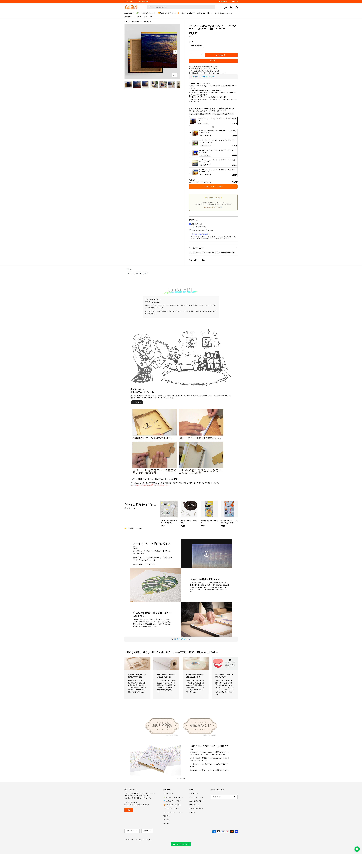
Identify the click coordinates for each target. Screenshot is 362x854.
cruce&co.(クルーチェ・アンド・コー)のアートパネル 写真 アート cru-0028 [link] (217, 161)
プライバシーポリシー (197, 797)
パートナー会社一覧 (196, 808)
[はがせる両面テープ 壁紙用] (209, 509)
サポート (147, 17)
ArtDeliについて (129, 13)
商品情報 (127, 17)
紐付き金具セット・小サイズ (189, 522)
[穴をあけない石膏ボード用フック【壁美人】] (169, 509)
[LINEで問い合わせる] (357, 849)
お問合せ (192, 812)
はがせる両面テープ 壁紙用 (209, 522)
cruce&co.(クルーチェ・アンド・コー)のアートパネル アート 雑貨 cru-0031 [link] (218, 151)
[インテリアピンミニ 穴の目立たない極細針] (229, 509)
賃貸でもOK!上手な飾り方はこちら (204, 77)
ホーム (126, 21)
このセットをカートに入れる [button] (213, 186)
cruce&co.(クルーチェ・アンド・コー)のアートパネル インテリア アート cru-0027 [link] (217, 141)
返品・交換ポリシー (196, 801)
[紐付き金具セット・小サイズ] (189, 509)
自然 (145, 273)
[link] (193, 121)
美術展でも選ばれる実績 (182, 639)
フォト (129, 273)
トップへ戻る (181, 778)
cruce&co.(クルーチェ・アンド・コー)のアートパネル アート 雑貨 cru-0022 (141, 21)
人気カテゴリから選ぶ (203, 13)
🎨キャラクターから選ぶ (185, 13)
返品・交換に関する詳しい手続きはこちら (213, 207)
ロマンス (138, 273)
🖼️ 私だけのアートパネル (165, 13)
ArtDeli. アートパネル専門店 (135, 839)
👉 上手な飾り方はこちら (133, 528)
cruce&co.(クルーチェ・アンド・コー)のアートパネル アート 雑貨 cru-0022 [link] (216, 119)
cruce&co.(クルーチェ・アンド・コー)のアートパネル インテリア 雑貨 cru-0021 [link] (217, 131)
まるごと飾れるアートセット (223, 13)
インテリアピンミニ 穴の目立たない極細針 (229, 522)
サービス (137, 17)
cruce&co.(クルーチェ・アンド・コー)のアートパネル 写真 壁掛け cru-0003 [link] (217, 170)
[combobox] (181, 7)
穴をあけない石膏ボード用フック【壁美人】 (168, 522)
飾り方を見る (137, 402)
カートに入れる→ (221, 55)
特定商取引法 (194, 805)
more (128, 810)
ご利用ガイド (194, 793)
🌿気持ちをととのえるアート (144, 13)
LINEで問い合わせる (182, 844)
